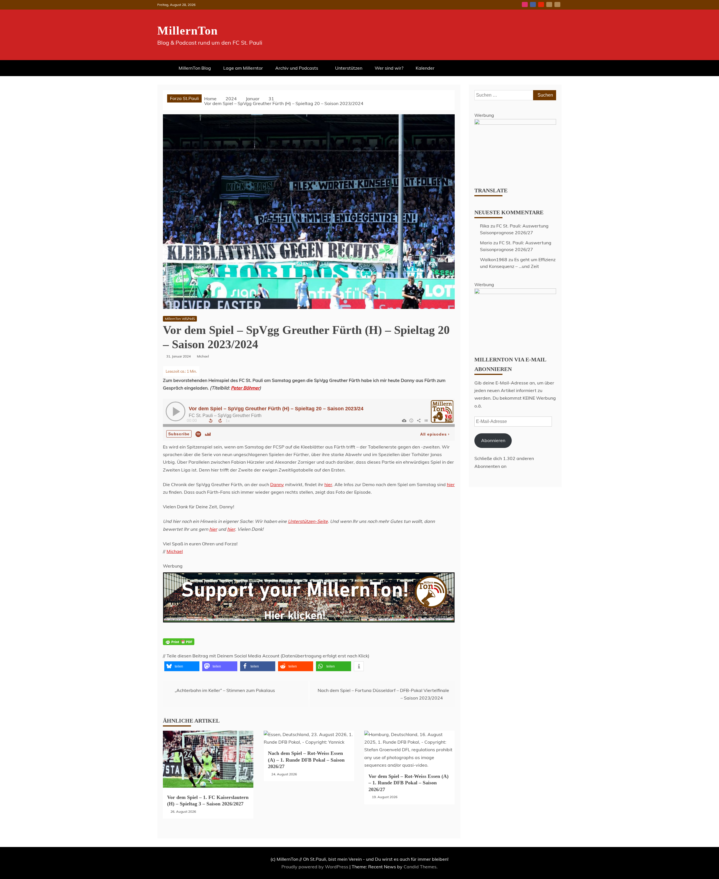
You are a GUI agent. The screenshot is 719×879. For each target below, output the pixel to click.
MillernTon (187, 30)
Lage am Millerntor (243, 68)
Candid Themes (420, 866)
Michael (175, 551)
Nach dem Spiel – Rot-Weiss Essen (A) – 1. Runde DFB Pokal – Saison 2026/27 (306, 759)
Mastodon (557, 4)
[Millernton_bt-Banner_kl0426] (515, 123)
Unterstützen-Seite (308, 521)
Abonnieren (493, 440)
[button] (181, 666)
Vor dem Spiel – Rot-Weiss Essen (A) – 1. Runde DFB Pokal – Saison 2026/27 (408, 782)
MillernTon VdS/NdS (180, 318)
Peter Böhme (244, 388)
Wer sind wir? (389, 68)
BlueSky (549, 4)
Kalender (425, 68)
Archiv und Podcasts (296, 68)
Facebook (533, 4)
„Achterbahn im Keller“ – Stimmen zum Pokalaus (225, 690)
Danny (277, 484)
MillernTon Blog (195, 68)
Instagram (525, 4)
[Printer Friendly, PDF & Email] (178, 645)
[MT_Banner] (309, 634)
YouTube (541, 4)
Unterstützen (348, 68)
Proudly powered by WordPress (315, 866)
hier (328, 484)
